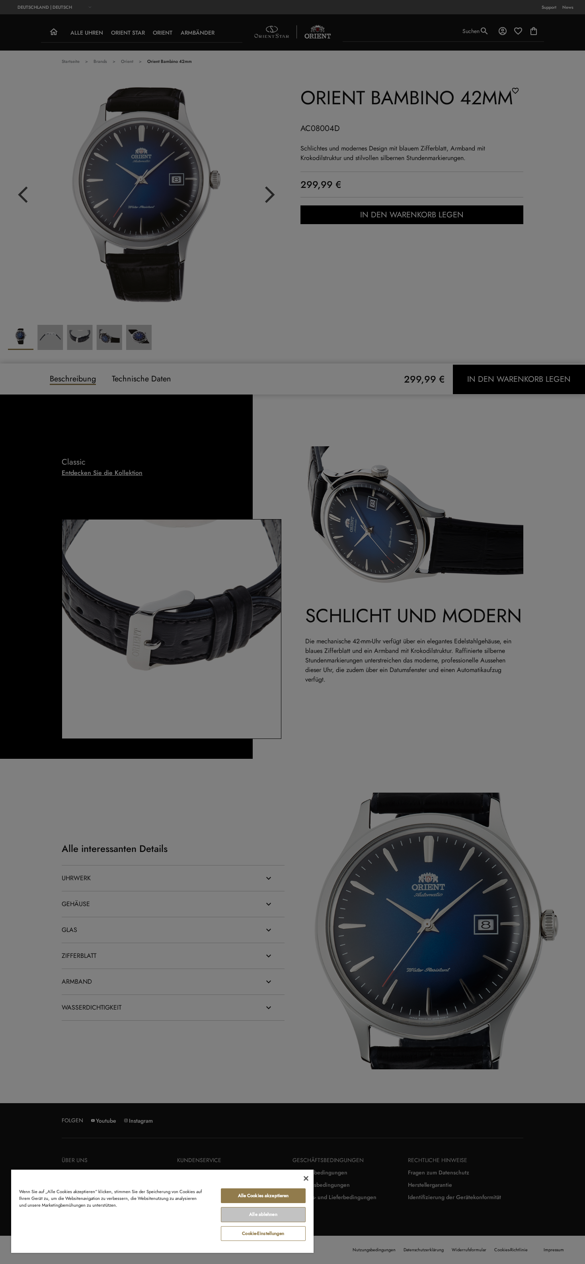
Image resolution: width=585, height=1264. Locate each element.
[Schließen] (306, 1178)
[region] (162, 1211)
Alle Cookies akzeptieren (263, 1195)
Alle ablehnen (263, 1214)
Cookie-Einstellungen (263, 1233)
